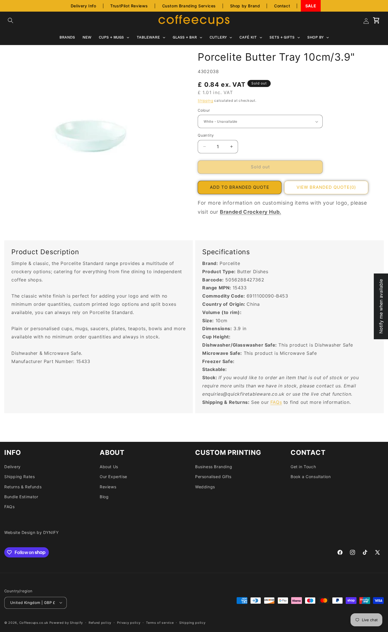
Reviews (108, 486)
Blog (104, 496)
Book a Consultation (311, 476)
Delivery (12, 466)
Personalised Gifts (213, 476)
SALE (310, 5)
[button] (10, 20)
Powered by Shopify (66, 622)
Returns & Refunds (22, 486)
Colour (204, 110)
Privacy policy (129, 622)
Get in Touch (303, 466)
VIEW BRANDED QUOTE (326, 187)
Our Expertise (113, 476)
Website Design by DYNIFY (31, 532)
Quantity (206, 135)
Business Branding (213, 466)
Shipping (205, 100)
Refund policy (100, 622)
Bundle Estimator (21, 496)
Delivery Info (83, 5)
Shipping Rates (19, 476)
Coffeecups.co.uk (33, 622)
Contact (282, 5)
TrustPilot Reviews (129, 5)
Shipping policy (192, 622)
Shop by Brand (245, 5)
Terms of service (160, 622)
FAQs (276, 402)
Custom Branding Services (189, 5)
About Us (109, 466)
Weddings (205, 486)
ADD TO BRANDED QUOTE (239, 187)
